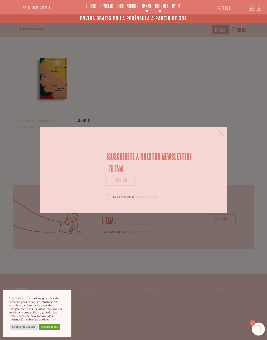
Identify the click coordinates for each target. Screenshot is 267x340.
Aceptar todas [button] (49, 326)
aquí (53, 319)
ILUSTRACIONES (127, 6)
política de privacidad (145, 196)
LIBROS (91, 6)
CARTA (35, 7)
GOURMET (161, 6)
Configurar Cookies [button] (23, 326)
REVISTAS (106, 6)
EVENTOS (26, 7)
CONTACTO (45, 7)
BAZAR (146, 6)
